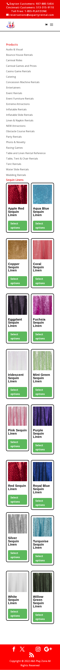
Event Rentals (14, 93)
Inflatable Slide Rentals (19, 115)
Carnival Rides (14, 60)
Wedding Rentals (16, 175)
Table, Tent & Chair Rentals (22, 158)
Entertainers (13, 87)
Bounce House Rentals (19, 55)
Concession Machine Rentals (23, 82)
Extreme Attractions (18, 104)
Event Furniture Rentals (20, 98)
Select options (15, 225)
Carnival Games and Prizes (21, 66)
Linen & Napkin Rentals (19, 120)
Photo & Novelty (15, 142)
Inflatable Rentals (16, 109)
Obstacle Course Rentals (20, 131)
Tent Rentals (13, 164)
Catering (11, 76)
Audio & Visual (14, 49)
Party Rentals (14, 136)
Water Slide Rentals (17, 169)
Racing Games (14, 147)
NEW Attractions (16, 126)
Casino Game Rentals (18, 71)
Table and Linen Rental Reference (26, 153)
